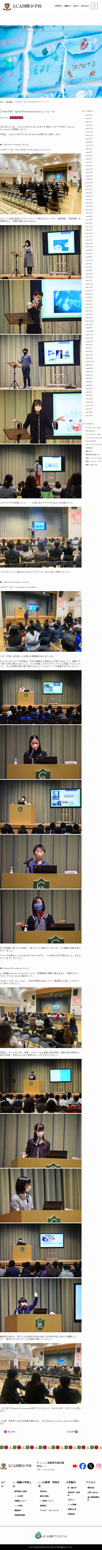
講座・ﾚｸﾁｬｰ (90, 465)
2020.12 (88, 284)
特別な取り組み (91, 455)
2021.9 (87, 253)
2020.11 (88, 287)
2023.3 (87, 196)
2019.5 (87, 338)
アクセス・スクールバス (49, 1510)
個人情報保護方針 (94, 1498)
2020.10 (88, 290)
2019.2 (87, 348)
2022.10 (88, 209)
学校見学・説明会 (74, 1493)
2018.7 (87, 372)
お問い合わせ (85, 6)
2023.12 (88, 166)
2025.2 (87, 122)
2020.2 (87, 307)
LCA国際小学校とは (22, 1484)
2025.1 (87, 125)
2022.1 (87, 240)
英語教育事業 (19, 1515)
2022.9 (87, 213)
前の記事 (11, 1432)
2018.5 (87, 378)
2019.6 (87, 334)
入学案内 (71, 1482)
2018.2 (87, 388)
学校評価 (71, 1514)
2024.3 (87, 155)
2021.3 (87, 274)
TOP (1, 102)
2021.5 (87, 267)
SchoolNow (9, 102)
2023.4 (87, 193)
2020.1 (87, 311)
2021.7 (87, 260)
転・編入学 (72, 1488)
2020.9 (88, 294)
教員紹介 (43, 1506)
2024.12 (88, 128)
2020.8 (88, 297)
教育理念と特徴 (20, 1491)
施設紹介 (17, 1510)
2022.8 (87, 216)
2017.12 (88, 395)
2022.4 (87, 230)
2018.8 (87, 368)
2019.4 (87, 341)
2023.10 (88, 172)
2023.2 (87, 199)
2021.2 (87, 277)
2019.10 (88, 321)
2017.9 (87, 405)
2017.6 (87, 415)
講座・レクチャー (92, 461)
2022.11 (88, 206)
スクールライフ (16, 117)
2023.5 (87, 189)
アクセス (90, 1482)
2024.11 (88, 132)
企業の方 (76, 6)
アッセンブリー (91, 427)
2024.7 (87, 145)
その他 (88, 448)
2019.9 (87, 324)
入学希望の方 (58, 6)
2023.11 (88, 169)
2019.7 (87, 331)
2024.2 (87, 159)
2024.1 (87, 162)
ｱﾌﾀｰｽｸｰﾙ (89, 431)
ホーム (3, 1484)
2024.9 (87, 138)
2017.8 (87, 409)
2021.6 (87, 263)
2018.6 (87, 375)
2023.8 (87, 179)
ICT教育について (46, 1501)
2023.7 (87, 182)
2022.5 (87, 226)
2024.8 (87, 142)
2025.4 (87, 118)
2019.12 (88, 314)
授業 (87, 451)
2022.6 (87, 223)
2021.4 (87, 270)
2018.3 (87, 385)
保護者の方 (67, 6)
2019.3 (87, 344)
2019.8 (87, 328)
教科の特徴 (44, 1496)
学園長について (20, 1501)
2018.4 (87, 382)
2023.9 (87, 176)
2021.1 (87, 280)
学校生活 (43, 1491)
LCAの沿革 (18, 1496)
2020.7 (87, 301)
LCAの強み (18, 1506)
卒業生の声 (72, 1509)
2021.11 (88, 247)
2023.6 (87, 186)
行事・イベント (91, 458)
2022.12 (88, 203)
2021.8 (87, 257)
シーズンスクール (92, 438)
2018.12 (88, 355)
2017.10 (88, 402)
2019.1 (87, 351)
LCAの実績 (72, 1505)
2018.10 (88, 361)
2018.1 (87, 392)
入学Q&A (71, 1500)
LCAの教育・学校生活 (49, 1484)
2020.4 (87, 304)
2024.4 (87, 152)
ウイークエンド (91, 434)
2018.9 (87, 365)
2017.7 (87, 412)
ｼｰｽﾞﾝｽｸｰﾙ (89, 441)
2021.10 (88, 250)
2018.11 (88, 358)
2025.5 (87, 115)
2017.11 (88, 399)
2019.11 (88, 318)
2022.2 (87, 236)
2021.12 (88, 243)
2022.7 (87, 220)
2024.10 (88, 135)
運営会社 (91, 1488)
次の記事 (70, 1432)
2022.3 (87, 233)
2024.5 (87, 149)
